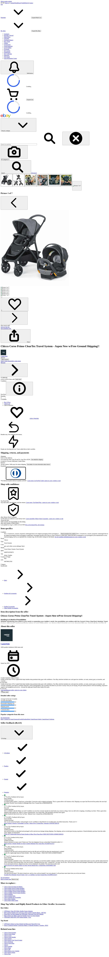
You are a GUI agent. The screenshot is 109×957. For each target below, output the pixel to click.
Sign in (7, 3)
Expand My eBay (36, 31)
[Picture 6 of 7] (66, 180)
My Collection (8, 54)
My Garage (7, 51)
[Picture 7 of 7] (77, 185)
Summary (6, 34)
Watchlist (6, 38)
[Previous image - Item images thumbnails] (14, 203)
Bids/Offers (7, 37)
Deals (16, 3)
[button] (16, 167)
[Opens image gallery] (1, 297)
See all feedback (5, 877)
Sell (2, 4)
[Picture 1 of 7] (7, 180)
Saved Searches (8, 46)
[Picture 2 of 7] (19, 180)
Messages (6, 55)
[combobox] (19, 144)
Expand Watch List (36, 17)
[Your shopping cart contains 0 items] (13, 99)
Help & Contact (29, 3)
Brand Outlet (21, 3)
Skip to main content (6, 1)
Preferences (7, 52)
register (12, 3)
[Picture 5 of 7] (54, 180)
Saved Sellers (7, 47)
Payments (6, 49)
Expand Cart (30, 99)
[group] (54, 253)
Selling (6, 43)
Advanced (34, 173)
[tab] (54, 520)
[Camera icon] (14, 152)
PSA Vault (7, 57)
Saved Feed (7, 44)
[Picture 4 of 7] (42, 180)
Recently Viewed (8, 35)
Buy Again (7, 41)
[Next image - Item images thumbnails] (14, 318)
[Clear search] (75, 138)
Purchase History (8, 40)
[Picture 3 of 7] (30, 180)
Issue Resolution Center (10, 58)
